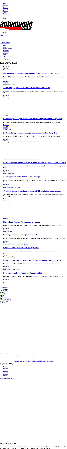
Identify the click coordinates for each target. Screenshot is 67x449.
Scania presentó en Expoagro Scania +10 (20, 235)
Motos (5, 54)
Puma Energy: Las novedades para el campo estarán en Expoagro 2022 (33, 260)
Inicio (4, 45)
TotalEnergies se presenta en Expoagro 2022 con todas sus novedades (32, 191)
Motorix (5, 47)
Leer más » (6, 81)
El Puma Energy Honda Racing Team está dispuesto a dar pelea (30, 133)
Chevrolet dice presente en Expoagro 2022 (21, 247)
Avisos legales (27, 361)
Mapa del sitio (49, 361)
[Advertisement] (33, 328)
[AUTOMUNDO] (16, 30)
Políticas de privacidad (38, 361)
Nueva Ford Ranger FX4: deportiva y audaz (21, 222)
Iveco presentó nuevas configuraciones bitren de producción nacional (32, 73)
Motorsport (6, 51)
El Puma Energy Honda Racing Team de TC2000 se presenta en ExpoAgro (34, 162)
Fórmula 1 (6, 50)
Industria (5, 53)
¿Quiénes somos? (7, 56)
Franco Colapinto (7, 48)
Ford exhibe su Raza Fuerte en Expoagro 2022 (22, 273)
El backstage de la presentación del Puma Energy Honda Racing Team (32, 119)
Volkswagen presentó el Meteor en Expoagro (22, 177)
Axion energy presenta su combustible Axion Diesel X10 (26, 87)
